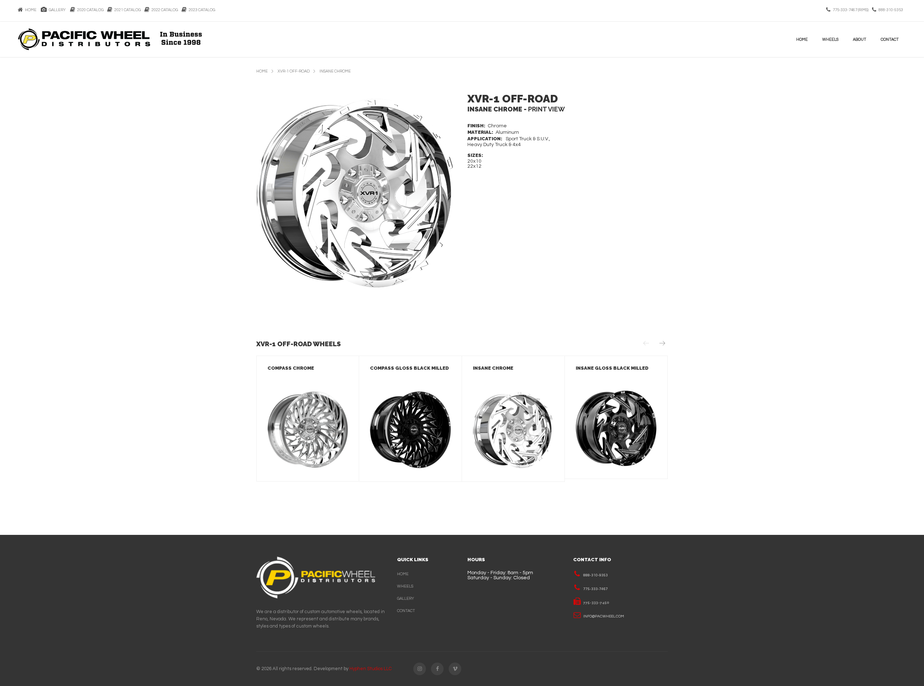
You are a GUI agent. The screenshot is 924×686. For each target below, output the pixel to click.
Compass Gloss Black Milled (409, 368)
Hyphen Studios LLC (370, 668)
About (859, 39)
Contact (890, 39)
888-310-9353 (891, 10)
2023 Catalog (201, 10)
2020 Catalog (89, 10)
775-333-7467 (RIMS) (850, 10)
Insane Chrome (335, 71)
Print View (546, 109)
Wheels (830, 39)
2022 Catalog (163, 10)
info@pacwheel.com (603, 616)
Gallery (56, 10)
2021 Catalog (126, 10)
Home (30, 10)
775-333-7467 (595, 589)
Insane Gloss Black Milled (612, 368)
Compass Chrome (290, 368)
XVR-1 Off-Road (294, 71)
